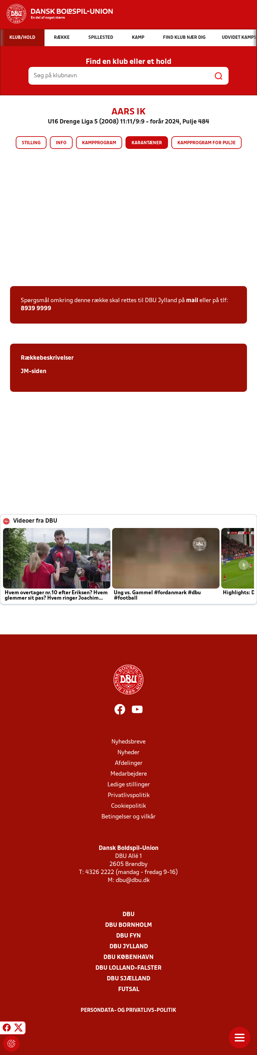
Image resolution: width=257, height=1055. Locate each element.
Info (61, 143)
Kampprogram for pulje (206, 143)
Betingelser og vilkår (128, 817)
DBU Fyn (128, 936)
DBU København (128, 957)
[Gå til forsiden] (56, 13)
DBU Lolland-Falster (128, 968)
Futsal (128, 989)
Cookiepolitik (128, 806)
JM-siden (34, 371)
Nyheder (128, 753)
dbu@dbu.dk (133, 880)
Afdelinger (129, 763)
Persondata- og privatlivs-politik (128, 1010)
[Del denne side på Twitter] (18, 1029)
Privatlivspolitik (129, 795)
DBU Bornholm (128, 925)
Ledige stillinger (128, 785)
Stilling (31, 143)
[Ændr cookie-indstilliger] (11, 1044)
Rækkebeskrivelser (47, 358)
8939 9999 (36, 309)
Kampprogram (99, 143)
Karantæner (147, 143)
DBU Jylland (128, 947)
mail (192, 300)
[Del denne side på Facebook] (7, 1029)
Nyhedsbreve (128, 742)
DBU (128, 914)
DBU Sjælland (128, 979)
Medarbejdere (128, 774)
